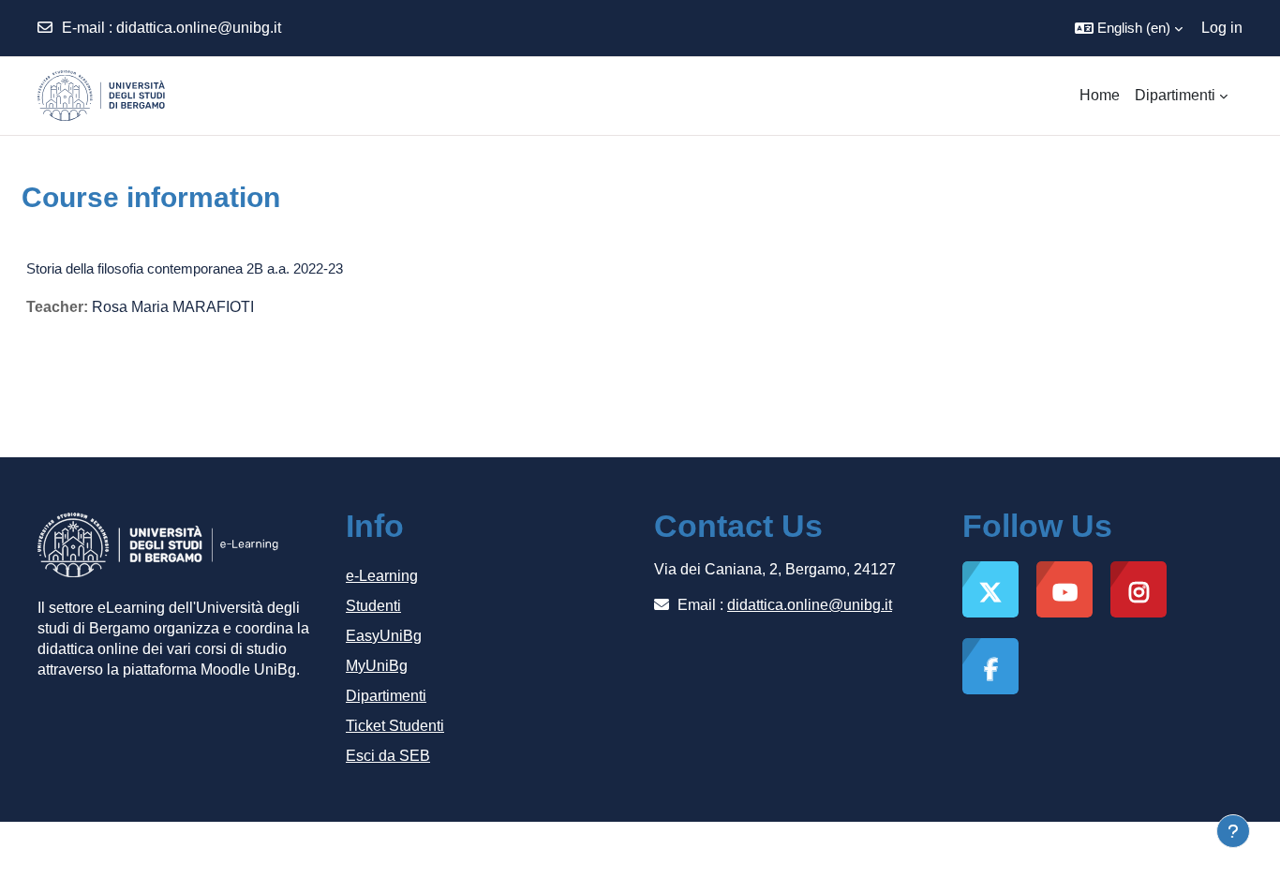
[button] (1129, 28)
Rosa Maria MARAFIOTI (173, 307)
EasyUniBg (384, 636)
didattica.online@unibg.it (198, 28)
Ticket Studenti (395, 726)
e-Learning (382, 576)
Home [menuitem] (1099, 95)
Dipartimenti (386, 696)
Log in (1222, 28)
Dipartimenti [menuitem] (1175, 95)
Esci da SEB (388, 756)
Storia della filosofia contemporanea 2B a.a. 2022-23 (184, 268)
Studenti (373, 606)
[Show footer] (1233, 831)
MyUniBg (377, 666)
